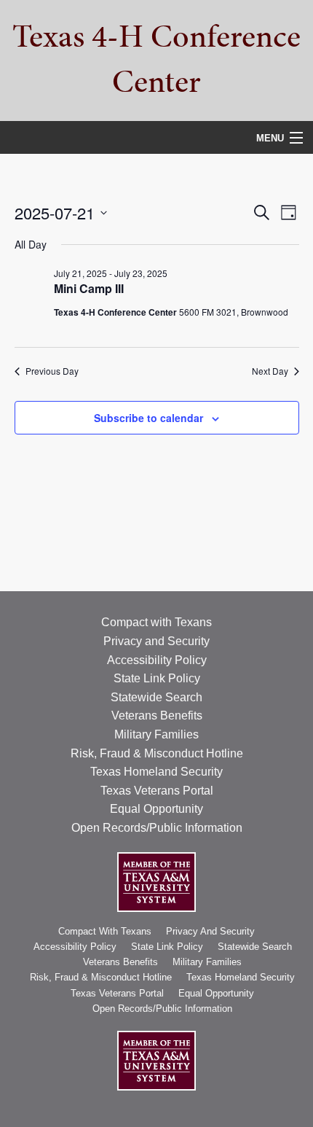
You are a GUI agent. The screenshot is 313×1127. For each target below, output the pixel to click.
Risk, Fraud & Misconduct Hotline (157, 753)
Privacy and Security (156, 641)
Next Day (270, 371)
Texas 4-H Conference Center (156, 59)
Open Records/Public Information (156, 828)
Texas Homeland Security (156, 771)
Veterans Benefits (156, 715)
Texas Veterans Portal (156, 790)
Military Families (156, 734)
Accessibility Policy (157, 660)
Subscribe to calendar (148, 417)
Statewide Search (156, 697)
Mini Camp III (89, 288)
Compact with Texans (156, 622)
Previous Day (52, 371)
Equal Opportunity (156, 809)
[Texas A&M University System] (156, 881)
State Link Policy (157, 678)
